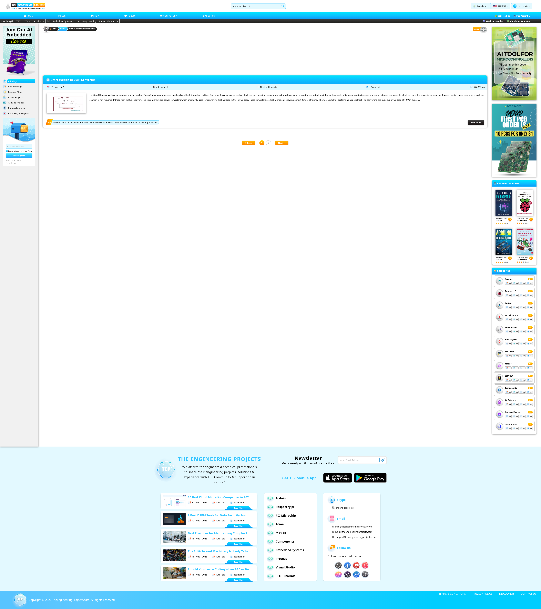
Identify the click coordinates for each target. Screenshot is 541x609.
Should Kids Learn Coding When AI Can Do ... (220, 569)
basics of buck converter (118, 122)
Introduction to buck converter (67, 122)
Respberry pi (285, 507)
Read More (476, 122)
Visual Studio (511, 327)
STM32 (27, 21)
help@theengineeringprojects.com (353, 531)
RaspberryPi (7, 21)
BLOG (63, 15)
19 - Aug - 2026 (199, 520)
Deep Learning (89, 21)
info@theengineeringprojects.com (353, 526)
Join (526, 6)
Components (511, 388)
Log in (520, 6)
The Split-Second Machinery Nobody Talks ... (220, 551)
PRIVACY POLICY (482, 593)
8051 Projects (511, 339)
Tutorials (220, 502)
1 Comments (375, 87)
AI (78, 21)
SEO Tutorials (511, 424)
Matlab (508, 363)
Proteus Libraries (107, 21)
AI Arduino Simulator (519, 21)
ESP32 (18, 21)
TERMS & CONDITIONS (452, 593)
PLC (48, 21)
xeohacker (239, 502)
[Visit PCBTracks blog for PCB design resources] (514, 176)
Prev (249, 142)
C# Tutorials (510, 400)
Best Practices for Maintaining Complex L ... (219, 533)
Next (280, 142)
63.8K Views (479, 87)
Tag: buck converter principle (82, 29)
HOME (30, 15)
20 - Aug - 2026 (199, 502)
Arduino (37, 21)
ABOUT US (210, 15)
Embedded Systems (62, 21)
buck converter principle (144, 122)
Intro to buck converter (94, 122)
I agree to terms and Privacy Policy (20, 151)
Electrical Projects (268, 87)
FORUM (131, 15)
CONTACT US (528, 593)
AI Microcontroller (494, 21)
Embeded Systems (513, 412)
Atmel (280, 524)
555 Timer (509, 351)
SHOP (96, 15)
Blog (63, 29)
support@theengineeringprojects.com (355, 537)
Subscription (19, 155)
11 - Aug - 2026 (199, 538)
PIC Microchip (511, 315)
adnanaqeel (162, 87)
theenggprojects (345, 507)
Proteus (508, 303)
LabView (509, 376)
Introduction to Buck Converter (73, 80)
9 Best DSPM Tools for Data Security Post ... (219, 515)
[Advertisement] (265, 53)
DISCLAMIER (506, 593)
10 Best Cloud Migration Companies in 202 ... (220, 497)
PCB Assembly (523, 15)
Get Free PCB (503, 15)
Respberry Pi (510, 291)
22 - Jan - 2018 (57, 87)
